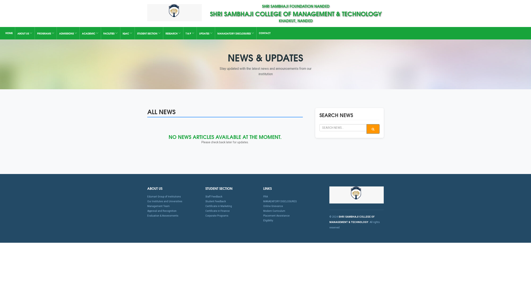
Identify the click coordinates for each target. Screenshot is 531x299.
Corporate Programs (216, 215)
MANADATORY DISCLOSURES (234, 33)
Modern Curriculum (274, 211)
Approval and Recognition (162, 211)
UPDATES (204, 33)
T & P (189, 33)
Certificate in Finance (217, 211)
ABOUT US (23, 33)
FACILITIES (109, 33)
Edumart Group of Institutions (164, 196)
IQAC (126, 33)
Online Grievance (273, 206)
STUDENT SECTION (147, 33)
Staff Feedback (213, 196)
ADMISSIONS (66, 33)
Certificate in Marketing (218, 206)
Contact (264, 33)
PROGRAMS (44, 33)
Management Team (158, 206)
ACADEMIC (89, 33)
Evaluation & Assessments (162, 215)
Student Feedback (215, 201)
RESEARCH (172, 33)
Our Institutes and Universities (164, 201)
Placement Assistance (276, 215)
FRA (265, 196)
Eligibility (268, 220)
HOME (9, 33)
